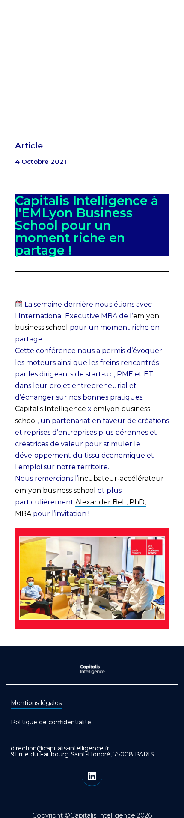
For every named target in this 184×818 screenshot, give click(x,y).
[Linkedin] (92, 776)
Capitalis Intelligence (50, 409)
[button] (166, 51)
